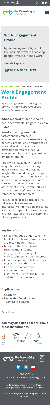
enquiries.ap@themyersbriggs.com (28, 377)
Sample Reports (14, 63)
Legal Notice (27, 388)
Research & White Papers (20, 69)
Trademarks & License (16, 385)
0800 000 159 (26, 373)
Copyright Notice (12, 388)
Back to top (8, 312)
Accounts (38, 388)
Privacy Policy (35, 385)
